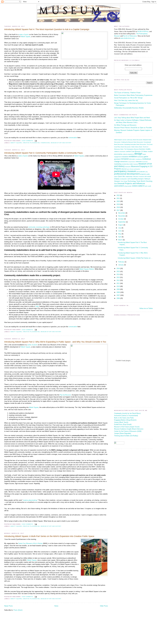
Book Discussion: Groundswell (142, 142)
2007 (118, 295)
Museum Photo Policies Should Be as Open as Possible (133, 127)
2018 (118, 207)
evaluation (124, 156)
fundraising (45, 142)
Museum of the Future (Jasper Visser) (126, 427)
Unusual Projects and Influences (131, 183)
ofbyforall (123, 169)
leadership (145, 161)
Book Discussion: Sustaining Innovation (125, 144)
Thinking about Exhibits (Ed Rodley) (126, 436)
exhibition (133, 156)
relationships (129, 176)
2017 (118, 210)
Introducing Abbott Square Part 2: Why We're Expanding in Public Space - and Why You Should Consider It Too (55, 342)
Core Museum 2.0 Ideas (139, 151)
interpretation (131, 161)
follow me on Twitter (146, 308)
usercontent (119, 186)
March (120, 240)
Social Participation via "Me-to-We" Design (128, 98)
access (125, 139)
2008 (118, 292)
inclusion (125, 159)
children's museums (119, 151)
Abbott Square (25, 36)
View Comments (27, 140)
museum (135, 164)
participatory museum (125, 171)
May (120, 234)
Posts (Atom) (18, 610)
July (119, 228)
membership (125, 164)
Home (56, 606)
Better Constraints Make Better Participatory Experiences (133, 95)
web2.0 (141, 186)
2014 (118, 274)
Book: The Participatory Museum (130, 149)
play (147, 171)
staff (128, 179)
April (120, 237)
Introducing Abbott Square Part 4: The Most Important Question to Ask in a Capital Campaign (46, 29)
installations (139, 159)
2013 (118, 277)
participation (137, 169)
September (122, 222)
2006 (118, 298)
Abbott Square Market (86, 269)
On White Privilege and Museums (125, 125)
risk (145, 176)
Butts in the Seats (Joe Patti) (124, 418)
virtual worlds (127, 186)
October (121, 219)
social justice (123, 179)
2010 (118, 286)
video (37, 306)
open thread (130, 169)
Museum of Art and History (61, 142)
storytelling (133, 179)
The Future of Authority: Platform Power (127, 92)
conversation (73, 137)
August (120, 225)
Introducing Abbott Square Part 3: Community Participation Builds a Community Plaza (43, 153)
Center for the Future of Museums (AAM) (127, 431)
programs (143, 174)
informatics (132, 159)
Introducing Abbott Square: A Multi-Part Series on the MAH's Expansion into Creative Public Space (49, 536)
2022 (118, 195)
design (138, 153)
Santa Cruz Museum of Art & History (30, 543)
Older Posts (104, 606)
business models (145, 149)
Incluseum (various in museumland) (126, 415)
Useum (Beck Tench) (121, 422)
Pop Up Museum (65, 395)
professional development (127, 174)
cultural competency (128, 154)
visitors (135, 186)
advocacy (130, 139)
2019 (118, 204)
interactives (124, 161)
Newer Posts (8, 606)
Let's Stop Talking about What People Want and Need (132, 117)
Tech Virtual (124, 181)
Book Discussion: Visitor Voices (130, 147)
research (141, 176)
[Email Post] (35, 140)
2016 (118, 268)
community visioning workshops (38, 227)
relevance (135, 176)
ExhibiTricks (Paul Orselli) (122, 424)
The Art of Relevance (130, 36)
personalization (141, 171)
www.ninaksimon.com (127, 38)
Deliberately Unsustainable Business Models (129, 108)
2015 (118, 271)
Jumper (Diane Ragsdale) (122, 433)
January (121, 265)
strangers (141, 179)
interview (139, 161)
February (121, 262)
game (146, 156)
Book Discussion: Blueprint (140, 139)
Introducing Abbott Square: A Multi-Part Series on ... (135, 258)
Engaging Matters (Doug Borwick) (125, 420)
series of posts (24, 34)
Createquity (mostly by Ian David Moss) (127, 413)
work (146, 186)
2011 (118, 283)
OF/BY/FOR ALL (143, 31)
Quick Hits (121, 176)
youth (149, 186)
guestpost (117, 159)
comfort (128, 151)
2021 (118, 198)
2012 (118, 280)
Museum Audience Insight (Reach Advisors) (128, 429)
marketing (117, 164)
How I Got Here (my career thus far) (126, 100)
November (122, 216)
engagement (117, 156)
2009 (118, 289)
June (120, 231)
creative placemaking (31, 142)
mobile (131, 164)
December (122, 213)
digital (144, 154)
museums (128, 166)
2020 (118, 201)
